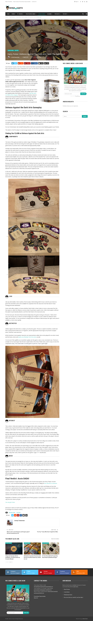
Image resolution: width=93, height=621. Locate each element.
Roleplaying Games (30, 14)
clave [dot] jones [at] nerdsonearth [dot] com (43, 586)
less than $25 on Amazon (50, 483)
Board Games (42, 14)
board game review (12, 512)
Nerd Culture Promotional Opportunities (22, 1)
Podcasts (57, 14)
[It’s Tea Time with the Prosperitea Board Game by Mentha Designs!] (50, 548)
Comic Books (67, 592)
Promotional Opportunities (39, 596)
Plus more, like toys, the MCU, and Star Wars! (73, 597)
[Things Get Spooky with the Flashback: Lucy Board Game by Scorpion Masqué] (14, 548)
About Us (36, 597)
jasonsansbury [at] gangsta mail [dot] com (43, 589)
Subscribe (83, 93)
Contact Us (34, 1)
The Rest (65, 14)
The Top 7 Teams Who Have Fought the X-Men (47, 531)
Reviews (16, 50)
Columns (49, 14)
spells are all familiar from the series (27, 337)
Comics (13, 14)
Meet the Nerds (8, 1)
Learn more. (75, 586)
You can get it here (10, 502)
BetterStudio (85, 618)
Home (8, 14)
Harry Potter (18, 512)
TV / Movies (20, 14)
